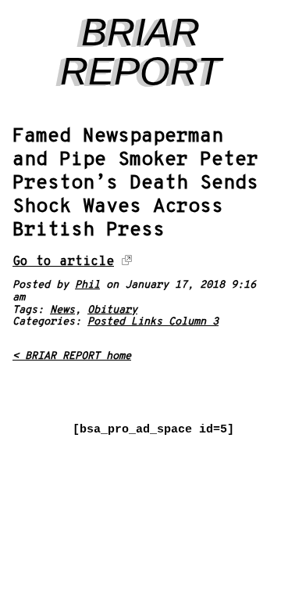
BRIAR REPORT (141, 52)
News (62, 310)
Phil (87, 285)
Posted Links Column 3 (153, 321)
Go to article (63, 261)
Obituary (112, 310)
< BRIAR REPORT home (71, 356)
